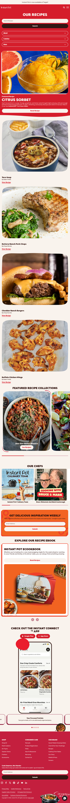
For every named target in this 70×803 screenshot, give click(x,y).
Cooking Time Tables (54, 751)
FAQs (27, 749)
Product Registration (31, 746)
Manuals (27, 743)
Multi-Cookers (6, 746)
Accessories (5, 757)
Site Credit (31, 797)
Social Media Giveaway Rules (57, 743)
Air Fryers (5, 749)
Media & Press (52, 757)
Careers (50, 760)
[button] (64, 7)
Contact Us (28, 757)
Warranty (28, 754)
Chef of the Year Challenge (56, 746)
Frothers (4, 754)
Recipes (50, 749)
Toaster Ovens (6, 751)
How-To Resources (30, 751)
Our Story (51, 754)
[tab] (32, 727)
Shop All (4, 743)
